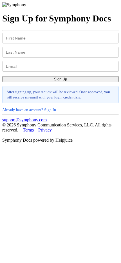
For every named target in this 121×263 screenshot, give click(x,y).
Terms (28, 130)
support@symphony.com (24, 119)
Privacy (45, 130)
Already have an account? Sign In (29, 110)
